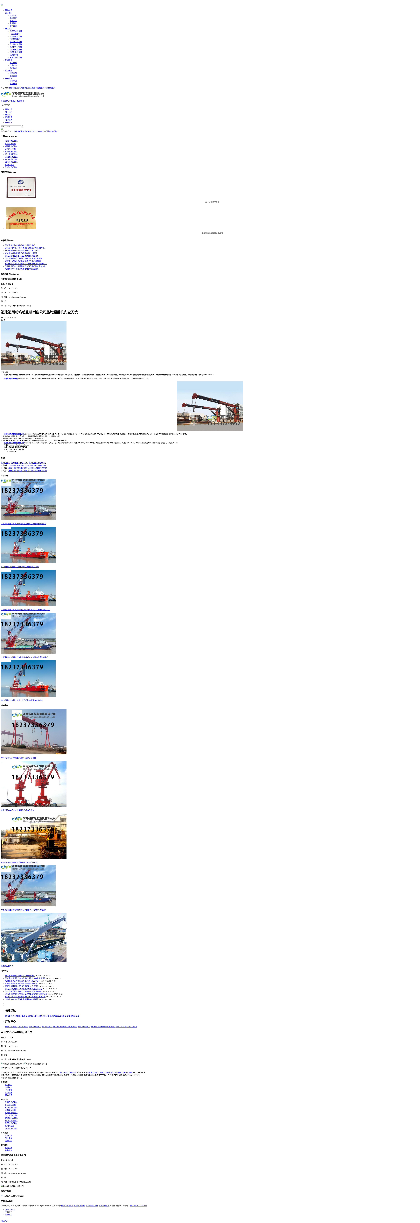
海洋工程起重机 (16, 57)
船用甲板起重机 (16, 36)
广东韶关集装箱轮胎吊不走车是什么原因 (21, 253)
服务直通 (13, 26)
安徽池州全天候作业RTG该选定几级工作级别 (22, 251)
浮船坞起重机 (15, 39)
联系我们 (13, 81)
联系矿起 (8, 78)
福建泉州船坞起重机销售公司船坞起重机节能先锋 (27, 471)
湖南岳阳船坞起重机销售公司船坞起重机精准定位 (27, 468)
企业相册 (13, 23)
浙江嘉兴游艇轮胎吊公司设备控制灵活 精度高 (23, 261)
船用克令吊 (14, 55)
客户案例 (8, 71)
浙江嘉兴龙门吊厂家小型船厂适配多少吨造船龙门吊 (25, 248)
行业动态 (13, 65)
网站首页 (8, 10)
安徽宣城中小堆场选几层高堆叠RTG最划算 (21, 269)
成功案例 (13, 73)
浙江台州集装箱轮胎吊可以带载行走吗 (20, 245)
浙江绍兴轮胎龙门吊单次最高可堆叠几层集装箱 (23, 258)
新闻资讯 (8, 60)
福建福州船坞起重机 (11, 379)
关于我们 (8, 13)
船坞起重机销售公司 (37, 463)
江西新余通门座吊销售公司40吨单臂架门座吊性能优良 (26, 264)
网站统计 (4, 1221)
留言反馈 (13, 84)
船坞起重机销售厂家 (19, 463)
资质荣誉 (13, 18)
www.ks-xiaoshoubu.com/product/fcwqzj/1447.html (28, 465)
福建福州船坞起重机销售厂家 (14, 443)
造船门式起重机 (16, 31)
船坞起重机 (5, 463)
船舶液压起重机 (16, 42)
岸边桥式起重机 (16, 50)
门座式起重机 (15, 34)
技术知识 (13, 68)
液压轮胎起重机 (16, 52)
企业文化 (13, 21)
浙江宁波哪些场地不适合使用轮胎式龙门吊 (21, 256)
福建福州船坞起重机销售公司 (14, 434)
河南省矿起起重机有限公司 (24, 131)
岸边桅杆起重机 (16, 47)
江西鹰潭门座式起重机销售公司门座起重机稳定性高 (25, 266)
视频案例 (13, 76)
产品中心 (8, 29)
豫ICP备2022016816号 (67, 1072)
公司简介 (13, 15)
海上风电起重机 (16, 44)
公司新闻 (13, 63)
